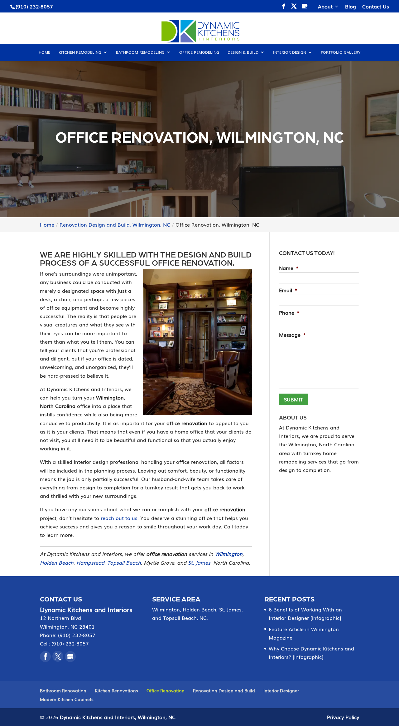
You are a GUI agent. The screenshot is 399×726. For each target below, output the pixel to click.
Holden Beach (57, 562)
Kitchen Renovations (116, 690)
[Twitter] (57, 656)
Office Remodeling (199, 52)
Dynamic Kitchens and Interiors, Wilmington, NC (117, 717)
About (325, 7)
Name (289, 268)
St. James (199, 562)
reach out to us (119, 518)
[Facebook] (45, 656)
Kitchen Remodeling (80, 52)
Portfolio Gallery (340, 52)
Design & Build (243, 52)
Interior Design (289, 52)
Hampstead (90, 562)
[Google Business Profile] (70, 656)
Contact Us (375, 7)
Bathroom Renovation (63, 690)
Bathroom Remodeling (140, 52)
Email (288, 290)
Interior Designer (281, 690)
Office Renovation (166, 690)
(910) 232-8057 (34, 6)
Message (292, 334)
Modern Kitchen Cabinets (67, 699)
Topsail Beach (124, 562)
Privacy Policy (343, 717)
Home (44, 52)
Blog (350, 7)
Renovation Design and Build (224, 690)
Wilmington (229, 553)
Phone (289, 312)
